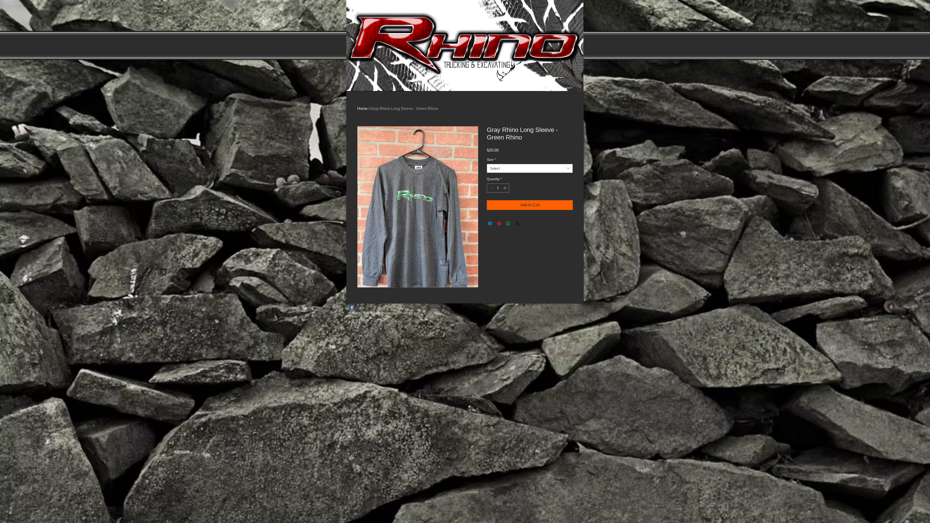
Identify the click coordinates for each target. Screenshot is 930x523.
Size (491, 160)
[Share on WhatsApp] (508, 223)
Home (362, 109)
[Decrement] (491, 188)
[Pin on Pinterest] (499, 223)
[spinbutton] (498, 188)
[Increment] (505, 188)
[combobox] (530, 168)
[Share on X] (517, 223)
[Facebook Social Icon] (351, 307)
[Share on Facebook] (490, 223)
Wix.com (414, 313)
